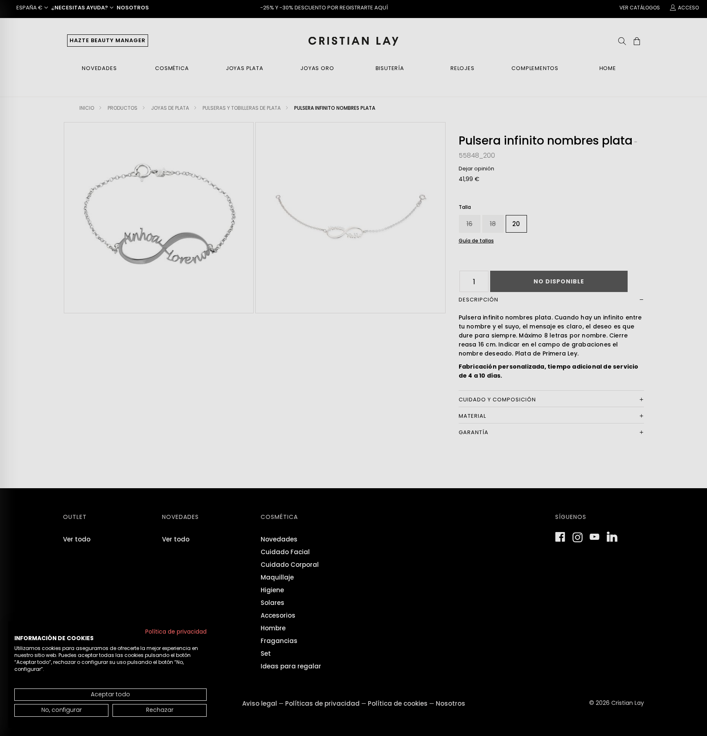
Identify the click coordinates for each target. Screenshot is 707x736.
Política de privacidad (176, 632)
